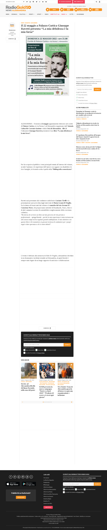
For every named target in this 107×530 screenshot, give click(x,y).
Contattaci (48, 507)
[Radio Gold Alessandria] (18, 8)
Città (71, 14)
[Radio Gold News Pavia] (67, 9)
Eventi (31, 14)
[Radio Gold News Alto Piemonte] (81, 9)
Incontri (27, 23)
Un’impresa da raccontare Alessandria (63, 382)
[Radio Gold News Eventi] (95, 9)
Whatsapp (46, 485)
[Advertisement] (47, 109)
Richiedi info (21, 497)
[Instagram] (33, 1)
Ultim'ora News (47, 487)
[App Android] (42, 1)
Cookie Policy (57, 515)
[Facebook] (23, 1)
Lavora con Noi (47, 503)
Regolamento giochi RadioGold (65, 516)
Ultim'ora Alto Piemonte (50, 494)
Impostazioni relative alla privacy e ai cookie (53, 521)
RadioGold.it (34, 527)
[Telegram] (36, 1)
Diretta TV (54, 14)
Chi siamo (46, 478)
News (7, 14)
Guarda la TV (79, 1)
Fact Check (76, 516)
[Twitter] (27, 1)
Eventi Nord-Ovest (51, 350)
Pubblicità (46, 482)
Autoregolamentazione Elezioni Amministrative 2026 (54, 518)
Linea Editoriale (52, 516)
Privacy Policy (41, 353)
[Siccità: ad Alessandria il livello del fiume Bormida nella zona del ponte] (29, 371)
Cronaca (14, 14)
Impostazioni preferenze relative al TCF (53, 520)
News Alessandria (30, 350)
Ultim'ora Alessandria (49, 489)
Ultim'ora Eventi (48, 496)
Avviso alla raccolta (53, 523)
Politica (22, 14)
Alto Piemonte (43, 383)
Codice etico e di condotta (41, 516)
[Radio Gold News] (52, 9)
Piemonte (83, 119)
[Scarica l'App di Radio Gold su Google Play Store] (29, 484)
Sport (39, 14)
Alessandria (34, 23)
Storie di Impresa (43, 381)
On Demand (80, 14)
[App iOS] (46, 1)
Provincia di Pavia (50, 384)
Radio (64, 14)
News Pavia (40, 350)
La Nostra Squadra (48, 480)
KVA (83, 527)
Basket (59, 381)
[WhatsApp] (39, 1)
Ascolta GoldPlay (66, 1)
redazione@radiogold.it (68, 527)
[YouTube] (30, 1)
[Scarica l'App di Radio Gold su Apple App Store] (13, 484)
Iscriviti (67, 345)
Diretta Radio (47, 499)
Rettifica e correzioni (85, 516)
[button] (12, 39)
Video (46, 14)
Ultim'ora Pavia (47, 492)
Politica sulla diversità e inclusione (25, 516)
